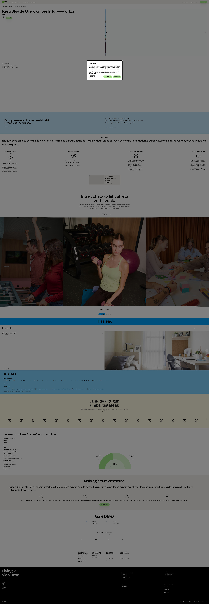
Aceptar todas (117, 76)
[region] (105, 70)
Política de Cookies (92, 73)
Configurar (92, 76)
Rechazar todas (108, 76)
